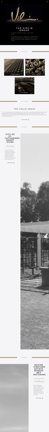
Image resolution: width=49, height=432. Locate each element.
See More (24, 119)
